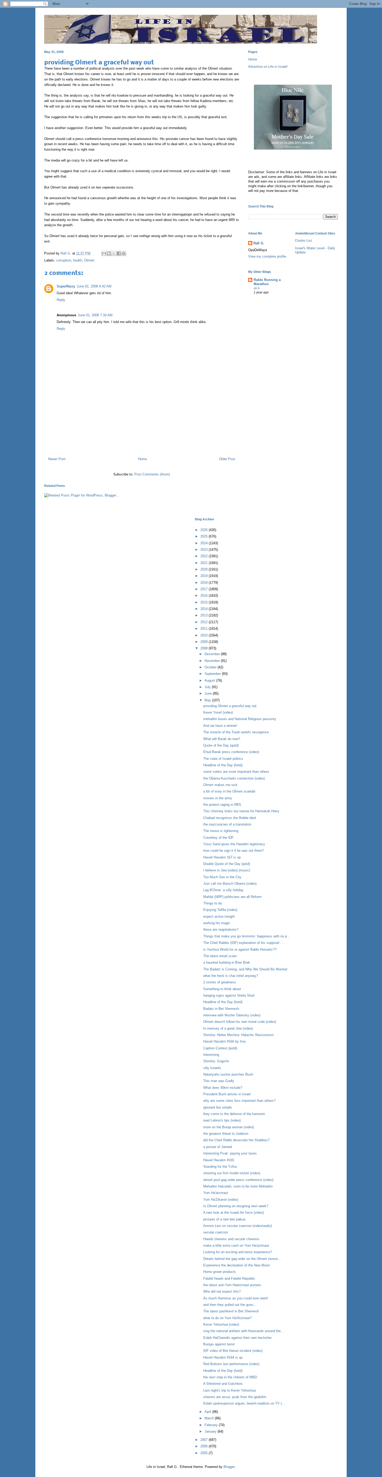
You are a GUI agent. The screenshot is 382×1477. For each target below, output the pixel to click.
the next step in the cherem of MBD (230, 1377)
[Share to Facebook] (118, 253)
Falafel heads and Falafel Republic (229, 1278)
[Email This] (104, 253)
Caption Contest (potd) (220, 1048)
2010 (204, 635)
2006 (204, 1446)
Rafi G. (66, 253)
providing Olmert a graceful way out (229, 706)
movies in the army (217, 798)
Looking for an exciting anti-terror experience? (237, 1252)
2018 (204, 583)
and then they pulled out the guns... (229, 1305)
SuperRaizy (66, 286)
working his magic (216, 923)
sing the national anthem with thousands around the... (243, 1331)
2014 (204, 609)
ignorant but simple (217, 1107)
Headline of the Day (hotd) (222, 765)
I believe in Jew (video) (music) (226, 870)
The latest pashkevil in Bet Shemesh (231, 1311)
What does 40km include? (222, 1088)
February (212, 1425)
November (213, 661)
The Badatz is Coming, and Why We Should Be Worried (245, 969)
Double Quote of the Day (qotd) (226, 864)
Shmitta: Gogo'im (216, 1061)
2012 (204, 622)
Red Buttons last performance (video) (231, 1364)
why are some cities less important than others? (239, 1101)
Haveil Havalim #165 (218, 1160)
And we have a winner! (220, 726)
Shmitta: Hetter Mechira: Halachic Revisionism (238, 1035)
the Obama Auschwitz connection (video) (234, 778)
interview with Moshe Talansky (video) (231, 1015)
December (213, 654)
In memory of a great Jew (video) (228, 1028)
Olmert (89, 260)
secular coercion (215, 1232)
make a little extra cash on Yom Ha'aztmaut (236, 1245)
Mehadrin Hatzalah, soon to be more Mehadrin (238, 1186)
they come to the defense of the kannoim (234, 1114)
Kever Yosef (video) (218, 712)
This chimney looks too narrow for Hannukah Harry (241, 811)
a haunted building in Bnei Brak (226, 962)
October (211, 667)
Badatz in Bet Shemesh (221, 1009)
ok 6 (257, 288)
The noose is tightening (220, 831)
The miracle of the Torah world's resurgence (236, 732)
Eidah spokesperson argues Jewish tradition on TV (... (244, 1403)
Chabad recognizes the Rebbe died (229, 818)
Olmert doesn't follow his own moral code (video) (239, 1022)
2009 (204, 642)
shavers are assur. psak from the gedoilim (234, 1397)
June (209, 693)
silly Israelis (212, 1068)
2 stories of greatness (219, 982)
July (208, 687)
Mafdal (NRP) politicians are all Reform (232, 897)
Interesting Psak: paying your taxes (230, 1153)
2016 (204, 595)
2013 (204, 615)
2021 (204, 563)
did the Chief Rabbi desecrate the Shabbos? (236, 1140)
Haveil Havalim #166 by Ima (224, 1041)
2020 (204, 569)
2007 (204, 1440)
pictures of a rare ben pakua (224, 1219)
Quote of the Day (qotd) (221, 745)
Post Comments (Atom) (152, 474)
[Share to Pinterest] (123, 253)
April (208, 1412)
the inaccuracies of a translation (227, 824)
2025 (204, 536)
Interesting (211, 1055)
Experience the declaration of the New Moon (236, 1265)
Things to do (212, 903)
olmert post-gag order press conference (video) (238, 1180)
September (213, 674)
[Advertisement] (141, 430)
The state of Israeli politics (223, 759)
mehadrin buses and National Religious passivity (239, 719)
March (210, 1418)
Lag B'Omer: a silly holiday (223, 890)
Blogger (229, 1467)
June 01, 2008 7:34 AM (95, 315)
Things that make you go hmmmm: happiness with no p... (246, 936)
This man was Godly (218, 1081)
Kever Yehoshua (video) (221, 1324)
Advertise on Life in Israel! (268, 67)
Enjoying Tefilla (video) (220, 910)
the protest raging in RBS (222, 805)
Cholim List (303, 241)
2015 (204, 602)
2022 (204, 556)
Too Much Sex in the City (222, 877)
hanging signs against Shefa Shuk (229, 995)
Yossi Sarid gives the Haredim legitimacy (234, 844)
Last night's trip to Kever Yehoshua (229, 1390)
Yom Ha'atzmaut (215, 1193)
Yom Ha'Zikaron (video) (220, 1199)
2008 (204, 648)
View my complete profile (267, 256)
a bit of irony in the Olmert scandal (229, 791)
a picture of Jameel (217, 1147)
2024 (204, 543)
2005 (204, 1453)
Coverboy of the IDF (218, 838)
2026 (204, 530)
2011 (204, 628)
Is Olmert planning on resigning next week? (235, 1206)
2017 (204, 589)
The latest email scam (220, 956)
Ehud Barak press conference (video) (231, 752)
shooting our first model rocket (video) (231, 1173)
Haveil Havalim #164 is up (222, 1357)
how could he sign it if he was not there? (233, 850)
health (77, 260)
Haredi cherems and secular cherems (231, 1239)
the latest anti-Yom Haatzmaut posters (232, 1285)
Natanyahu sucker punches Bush (228, 1074)
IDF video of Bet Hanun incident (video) (232, 1351)
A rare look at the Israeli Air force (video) (233, 1212)
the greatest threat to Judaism (225, 1134)
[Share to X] (113, 253)
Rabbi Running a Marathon (267, 282)
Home (142, 459)
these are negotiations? (220, 929)
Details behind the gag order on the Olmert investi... (242, 1259)
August (210, 680)
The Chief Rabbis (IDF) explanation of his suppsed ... (243, 943)
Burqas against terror (219, 1344)
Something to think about (222, 989)
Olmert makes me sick (220, 785)
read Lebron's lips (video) (222, 1120)
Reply (61, 300)
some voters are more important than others (236, 772)
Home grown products (219, 1272)
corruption (63, 260)
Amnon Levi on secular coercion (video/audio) (237, 1226)
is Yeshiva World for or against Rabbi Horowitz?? (239, 949)
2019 (204, 576)
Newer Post (56, 459)
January (211, 1431)
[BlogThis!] (108, 253)
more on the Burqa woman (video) (228, 1127)
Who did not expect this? (222, 1291)
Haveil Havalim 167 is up (222, 857)
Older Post (227, 459)
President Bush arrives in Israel (227, 1094)
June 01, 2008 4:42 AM (94, 286)
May (208, 700)
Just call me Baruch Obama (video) (229, 883)
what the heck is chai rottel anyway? (230, 976)
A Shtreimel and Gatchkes (223, 1384)
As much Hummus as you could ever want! (235, 1298)
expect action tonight (219, 916)
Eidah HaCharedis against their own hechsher (237, 1338)
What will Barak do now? (221, 739)
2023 (204, 550)
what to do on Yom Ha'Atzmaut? (227, 1318)
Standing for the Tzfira (220, 1167)
